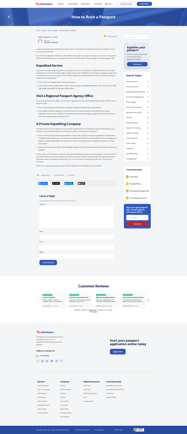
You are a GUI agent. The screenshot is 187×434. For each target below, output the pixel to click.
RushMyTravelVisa (66, 413)
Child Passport (41, 393)
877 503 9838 (44, 356)
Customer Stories (132, 87)
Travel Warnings (131, 154)
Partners (129, 117)
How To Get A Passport (134, 107)
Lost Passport (41, 397)
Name (41, 231)
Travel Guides (131, 143)
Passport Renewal (43, 386)
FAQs (84, 397)
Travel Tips (98, 4)
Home (38, 30)
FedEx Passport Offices (90, 393)
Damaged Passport (43, 405)
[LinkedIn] (47, 361)
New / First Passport (43, 389)
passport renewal (132, 133)
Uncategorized (131, 159)
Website (41, 252)
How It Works (73, 4)
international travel (59, 175)
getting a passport (46, 175)
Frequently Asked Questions (136, 92)
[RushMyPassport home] (44, 3)
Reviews (62, 397)
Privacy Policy (99, 430)
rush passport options (53, 166)
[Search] (148, 37)
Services (61, 4)
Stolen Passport (42, 401)
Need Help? (144, 4)
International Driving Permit (115, 389)
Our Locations (64, 401)
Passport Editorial (51, 42)
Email (41, 242)
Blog (44, 30)
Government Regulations (135, 97)
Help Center (85, 4)
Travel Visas (110, 393)
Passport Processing (133, 128)
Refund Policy (118, 430)
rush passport (71, 175)
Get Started (137, 64)
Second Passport (42, 413)
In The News (64, 405)
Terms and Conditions (82, 430)
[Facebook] (37, 361)
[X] (61, 361)
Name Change (41, 409)
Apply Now (117, 351)
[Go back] (9, 17)
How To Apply (52, 30)
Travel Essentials (132, 138)
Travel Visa (129, 148)
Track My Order (126, 4)
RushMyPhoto (64, 417)
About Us (108, 4)
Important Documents (134, 112)
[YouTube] (51, 361)
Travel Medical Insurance (114, 386)
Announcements (132, 81)
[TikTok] (56, 361)
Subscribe (137, 224)
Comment (42, 204)
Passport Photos (132, 123)
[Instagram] (42, 361)
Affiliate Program (65, 389)
